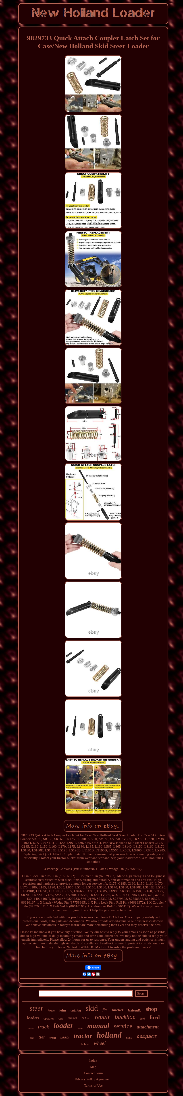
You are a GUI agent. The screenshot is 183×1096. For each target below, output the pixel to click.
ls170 (86, 1018)
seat (32, 1037)
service (123, 1026)
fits (104, 1009)
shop (151, 1009)
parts (80, 1028)
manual (98, 1026)
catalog (76, 1010)
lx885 (64, 1037)
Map (93, 1067)
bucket (117, 1010)
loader (63, 1025)
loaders (33, 1018)
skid (91, 1008)
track (43, 1027)
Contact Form (93, 1073)
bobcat (85, 1044)
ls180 (60, 1019)
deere (30, 1028)
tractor (83, 1035)
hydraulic (134, 1010)
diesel (72, 1018)
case (129, 1037)
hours (51, 1010)
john (62, 1010)
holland (109, 1035)
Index (93, 1060)
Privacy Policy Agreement (93, 1079)
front (53, 1037)
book (142, 1018)
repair (102, 1017)
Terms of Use (93, 1085)
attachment (148, 1027)
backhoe (125, 1016)
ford (155, 1017)
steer (36, 1008)
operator (49, 1018)
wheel (100, 1043)
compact (147, 1037)
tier (42, 1036)
